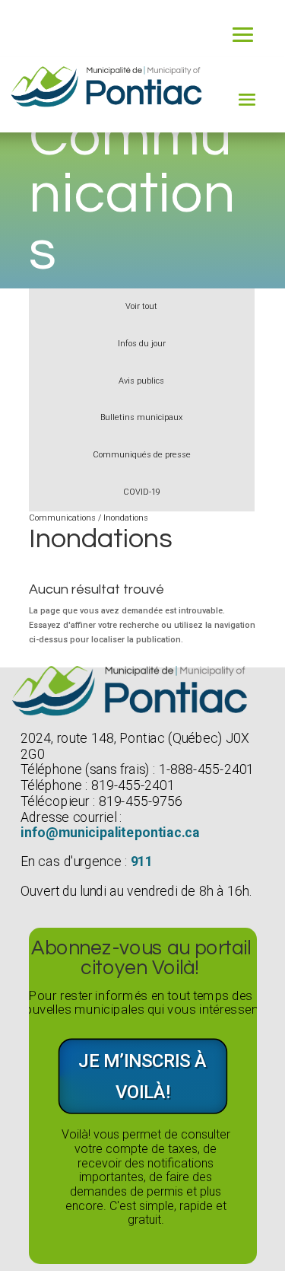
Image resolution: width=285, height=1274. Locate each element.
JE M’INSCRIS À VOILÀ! (142, 1076)
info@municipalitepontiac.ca (110, 833)
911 (141, 862)
